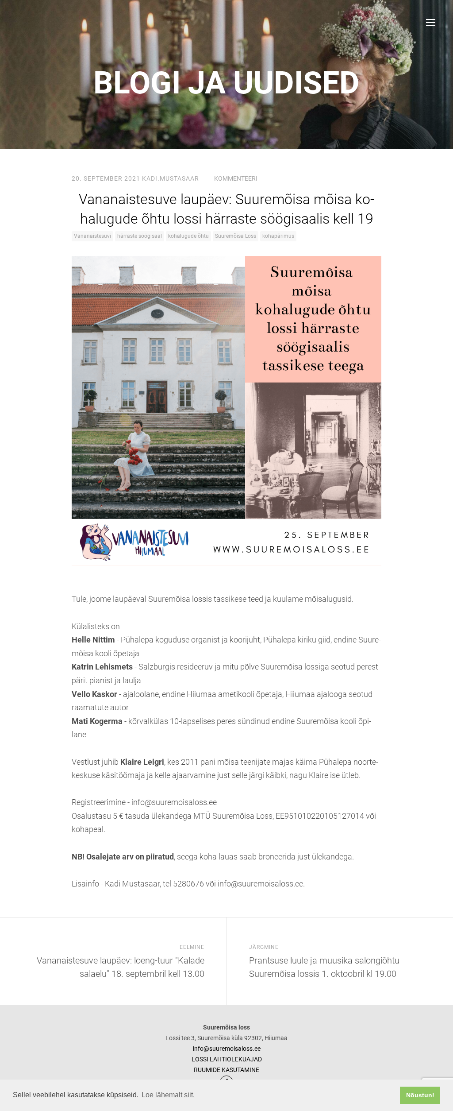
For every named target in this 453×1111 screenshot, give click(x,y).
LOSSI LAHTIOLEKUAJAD (227, 1059)
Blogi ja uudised (226, 83)
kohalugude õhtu (188, 236)
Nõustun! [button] (420, 1095)
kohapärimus (278, 236)
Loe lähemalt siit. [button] (168, 1095)
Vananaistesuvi (92, 236)
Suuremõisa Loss (235, 236)
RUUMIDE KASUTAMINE (226, 1069)
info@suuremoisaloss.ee (227, 1048)
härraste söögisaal (139, 236)
